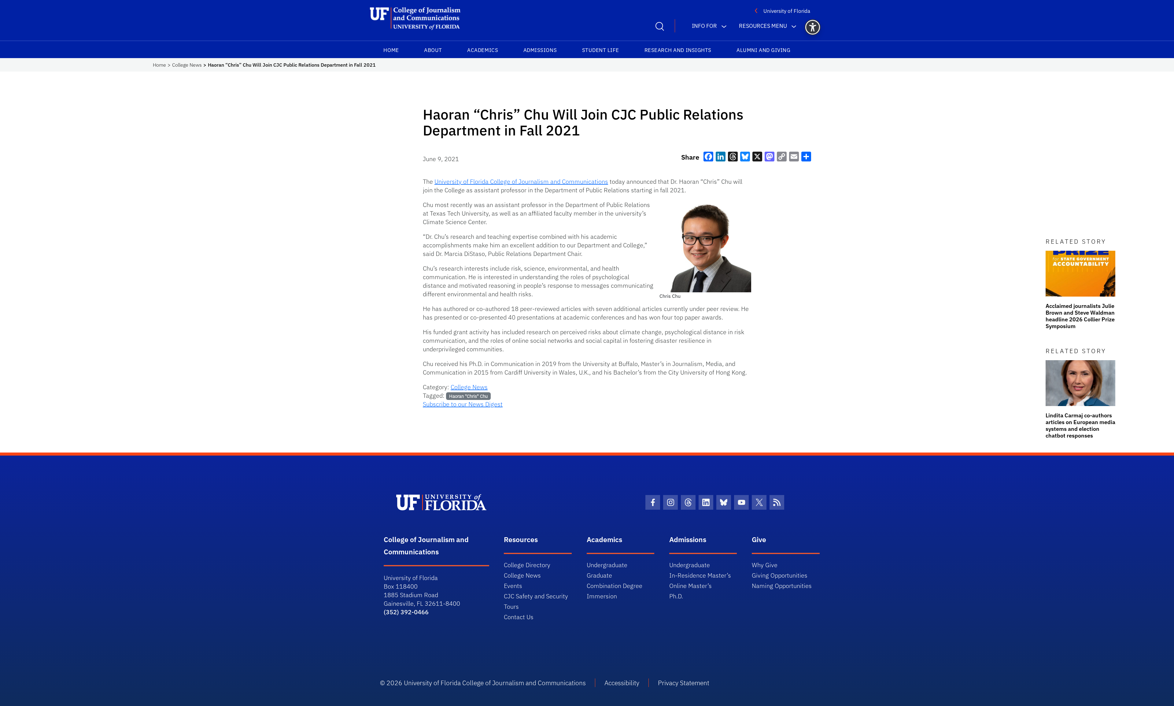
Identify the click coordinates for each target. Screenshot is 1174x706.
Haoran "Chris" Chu (468, 396)
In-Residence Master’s (700, 575)
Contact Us (518, 617)
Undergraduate (607, 565)
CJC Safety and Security (536, 596)
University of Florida (786, 11)
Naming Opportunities (782, 586)
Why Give (764, 565)
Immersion (602, 596)
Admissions (540, 50)
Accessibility (621, 682)
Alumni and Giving (763, 50)
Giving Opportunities (779, 575)
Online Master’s (690, 586)
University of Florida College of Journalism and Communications (521, 181)
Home (391, 50)
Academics (482, 50)
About (433, 50)
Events (513, 586)
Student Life (600, 50)
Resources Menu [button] (763, 25)
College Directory (527, 565)
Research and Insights (677, 50)
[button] (813, 27)
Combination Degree (614, 586)
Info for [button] (704, 25)
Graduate (599, 575)
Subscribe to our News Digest (463, 404)
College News (187, 65)
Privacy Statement (683, 682)
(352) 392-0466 (406, 612)
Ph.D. (676, 596)
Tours (511, 606)
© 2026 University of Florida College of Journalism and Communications (483, 682)
